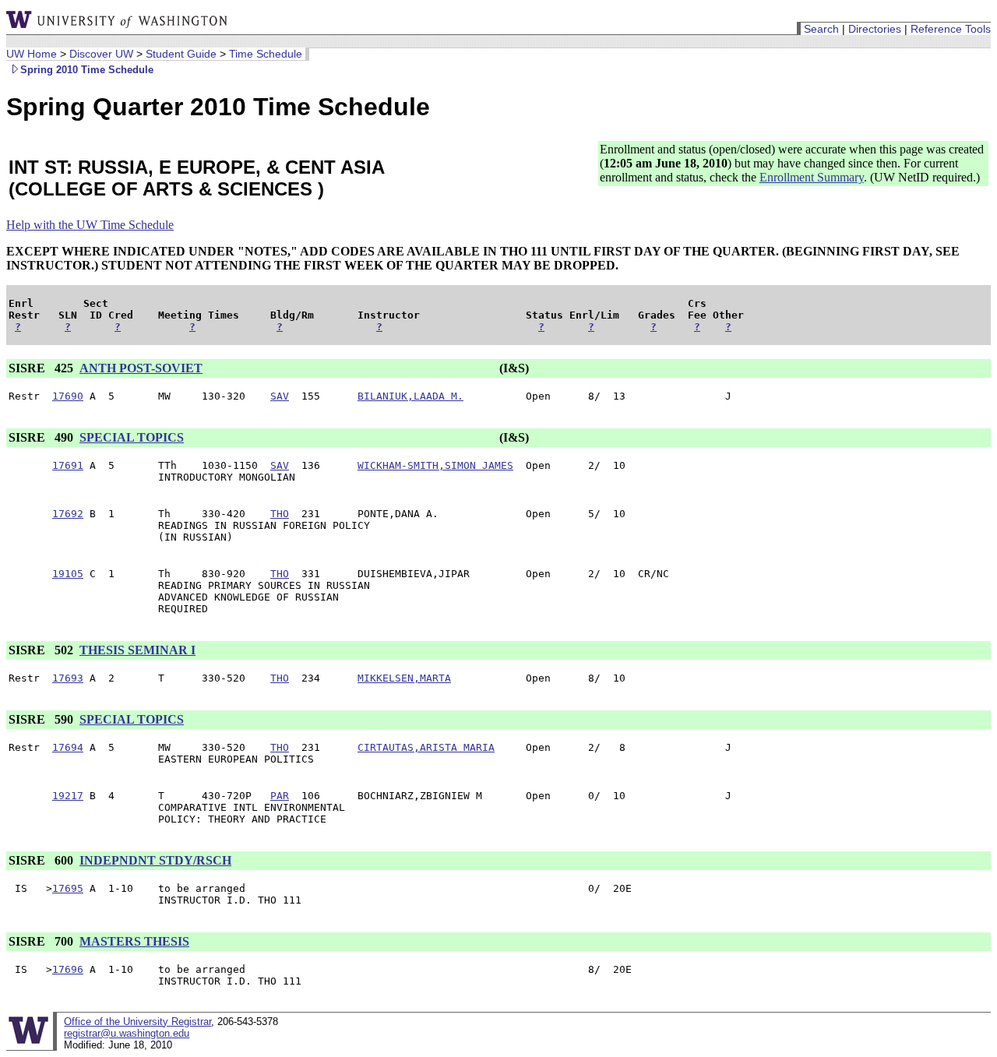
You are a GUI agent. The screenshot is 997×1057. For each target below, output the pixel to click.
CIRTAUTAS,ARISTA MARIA (426, 747)
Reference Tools (951, 29)
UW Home (31, 54)
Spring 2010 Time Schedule (86, 70)
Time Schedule (265, 54)
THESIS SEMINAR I (137, 650)
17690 (67, 396)
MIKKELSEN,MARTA (404, 678)
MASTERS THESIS (134, 941)
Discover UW (101, 54)
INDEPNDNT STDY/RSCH (155, 860)
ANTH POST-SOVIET (141, 368)
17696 (67, 969)
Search (821, 29)
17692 (67, 514)
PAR (279, 796)
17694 (67, 747)
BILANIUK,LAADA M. (410, 396)
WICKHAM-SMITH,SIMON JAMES (435, 465)
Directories (874, 29)
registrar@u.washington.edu (126, 1033)
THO (279, 514)
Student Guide (181, 54)
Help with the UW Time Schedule (90, 224)
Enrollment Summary (811, 177)
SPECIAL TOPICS (131, 437)
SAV (279, 396)
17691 (67, 465)
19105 (67, 574)
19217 (67, 796)
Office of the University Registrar (137, 1021)
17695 (67, 888)
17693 (67, 678)
